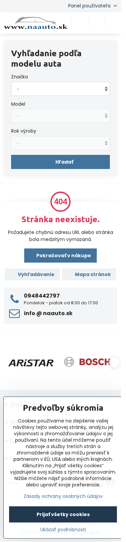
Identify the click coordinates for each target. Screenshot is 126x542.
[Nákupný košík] (96, 23)
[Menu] (113, 23)
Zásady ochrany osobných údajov (63, 496)
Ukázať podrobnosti (63, 530)
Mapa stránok (92, 274)
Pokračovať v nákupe (63, 255)
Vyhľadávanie (35, 274)
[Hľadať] (80, 23)
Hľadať (64, 162)
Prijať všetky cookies (63, 514)
